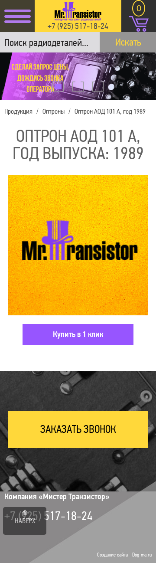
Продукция (18, 111)
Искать (128, 42)
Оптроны (53, 111)
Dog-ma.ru (142, 555)
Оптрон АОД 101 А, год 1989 (110, 111)
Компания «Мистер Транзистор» (57, 497)
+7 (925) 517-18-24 (78, 26)
